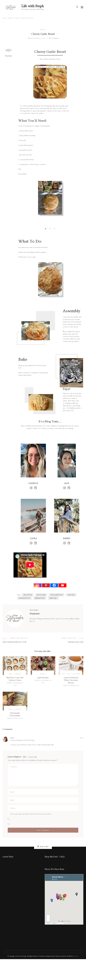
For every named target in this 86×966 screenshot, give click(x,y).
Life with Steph (33, 6)
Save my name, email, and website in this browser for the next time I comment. (30, 814)
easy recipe (71, 595)
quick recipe (53, 598)
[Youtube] (62, 585)
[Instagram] (38, 585)
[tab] (45, 229)
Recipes (43, 29)
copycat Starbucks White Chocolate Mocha (71, 680)
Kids (10, 673)
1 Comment (55, 38)
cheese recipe (41, 595)
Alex (12, 738)
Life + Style (66, 673)
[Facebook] (54, 585)
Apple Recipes (43, 678)
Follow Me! (44, 847)
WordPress (70, 956)
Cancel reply (32, 757)
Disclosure (75, 956)
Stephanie (8, 56)
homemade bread (24, 598)
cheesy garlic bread (56, 595)
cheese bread (27, 595)
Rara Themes (55, 956)
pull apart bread (40, 598)
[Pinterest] (46, 585)
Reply (81, 738)
